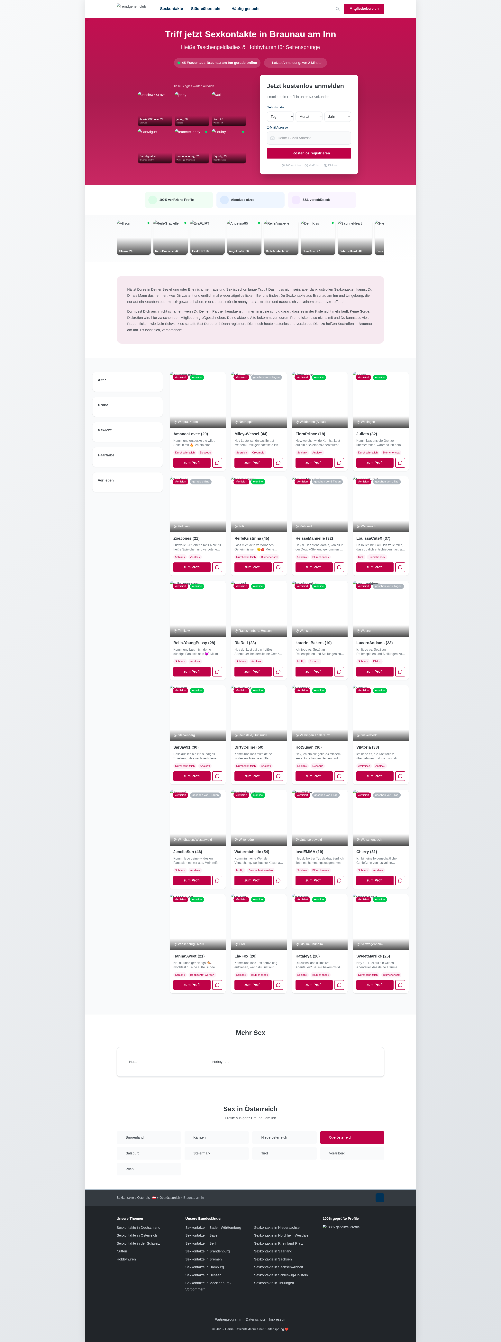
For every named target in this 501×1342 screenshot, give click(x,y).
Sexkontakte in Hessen (203, 1275)
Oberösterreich (169, 1197)
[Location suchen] (337, 9)
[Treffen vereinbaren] (217, 463)
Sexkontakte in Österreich (137, 1235)
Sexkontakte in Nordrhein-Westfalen (282, 1235)
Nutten (122, 1251)
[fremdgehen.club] (131, 9)
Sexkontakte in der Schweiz (138, 1243)
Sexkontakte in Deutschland (138, 1228)
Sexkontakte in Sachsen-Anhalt (278, 1267)
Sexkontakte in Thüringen (274, 1283)
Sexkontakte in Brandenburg (207, 1251)
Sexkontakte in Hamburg (204, 1267)
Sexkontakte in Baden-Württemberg (213, 1228)
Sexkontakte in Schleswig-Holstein (281, 1275)
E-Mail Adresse (277, 127)
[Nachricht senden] (278, 463)
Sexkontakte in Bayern (203, 1235)
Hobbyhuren (126, 1259)
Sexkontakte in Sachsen (273, 1259)
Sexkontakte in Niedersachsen (278, 1228)
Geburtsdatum (276, 107)
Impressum (277, 1319)
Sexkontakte (171, 8)
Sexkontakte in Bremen (203, 1259)
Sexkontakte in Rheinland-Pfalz (278, 1243)
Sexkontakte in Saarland (273, 1251)
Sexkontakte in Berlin (201, 1243)
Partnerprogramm (228, 1319)
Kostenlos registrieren (311, 153)
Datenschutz (255, 1319)
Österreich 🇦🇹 (146, 1197)
